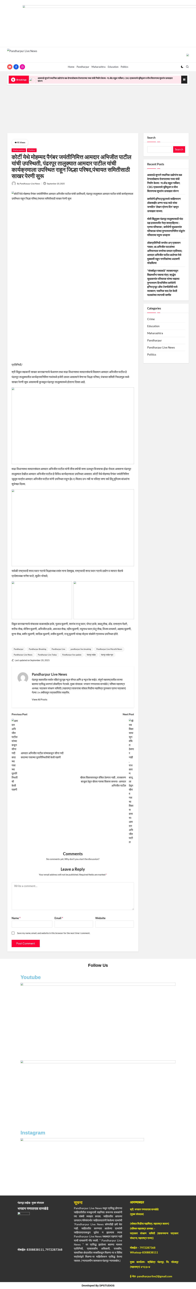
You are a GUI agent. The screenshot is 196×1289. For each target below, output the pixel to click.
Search (151, 137)
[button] (39, 699)
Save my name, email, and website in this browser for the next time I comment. (53, 933)
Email (59, 918)
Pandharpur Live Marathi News (109, 649)
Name (16, 918)
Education (153, 326)
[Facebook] (16, 66)
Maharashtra (19, 150)
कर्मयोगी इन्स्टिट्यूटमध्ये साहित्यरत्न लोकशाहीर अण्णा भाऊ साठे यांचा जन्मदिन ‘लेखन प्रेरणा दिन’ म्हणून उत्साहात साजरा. (164, 204)
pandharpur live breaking (81, 649)
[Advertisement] (98, 108)
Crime (151, 319)
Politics (31, 150)
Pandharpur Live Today (47, 655)
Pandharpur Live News (23, 655)
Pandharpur (18, 649)
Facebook (33, 1055)
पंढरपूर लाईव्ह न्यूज (107, 655)
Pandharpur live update (71, 655)
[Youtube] (10, 66)
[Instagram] (23, 66)
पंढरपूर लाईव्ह (91, 655)
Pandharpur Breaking (37, 649)
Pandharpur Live (58, 649)
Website (100, 918)
